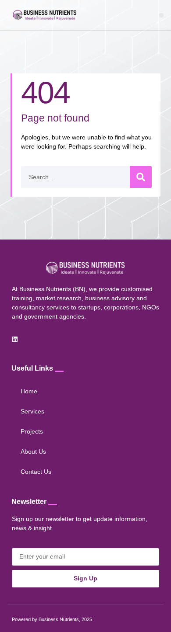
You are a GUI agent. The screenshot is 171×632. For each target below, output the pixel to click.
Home (29, 391)
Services (32, 411)
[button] (161, 15)
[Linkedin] (15, 339)
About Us (33, 451)
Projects (32, 431)
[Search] (141, 177)
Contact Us (36, 471)
